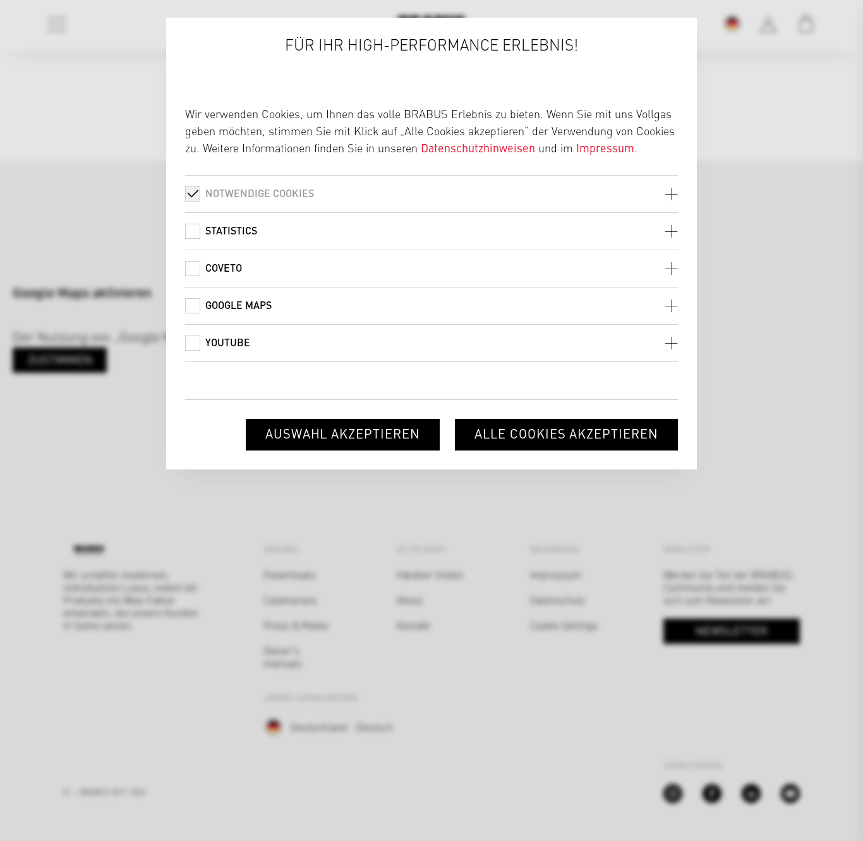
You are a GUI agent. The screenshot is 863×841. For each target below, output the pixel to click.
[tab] (431, 193)
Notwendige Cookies (259, 193)
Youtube (227, 342)
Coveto (223, 267)
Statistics (231, 230)
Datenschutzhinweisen (478, 147)
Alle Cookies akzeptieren (566, 433)
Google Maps (238, 305)
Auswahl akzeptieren (342, 433)
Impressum (605, 147)
